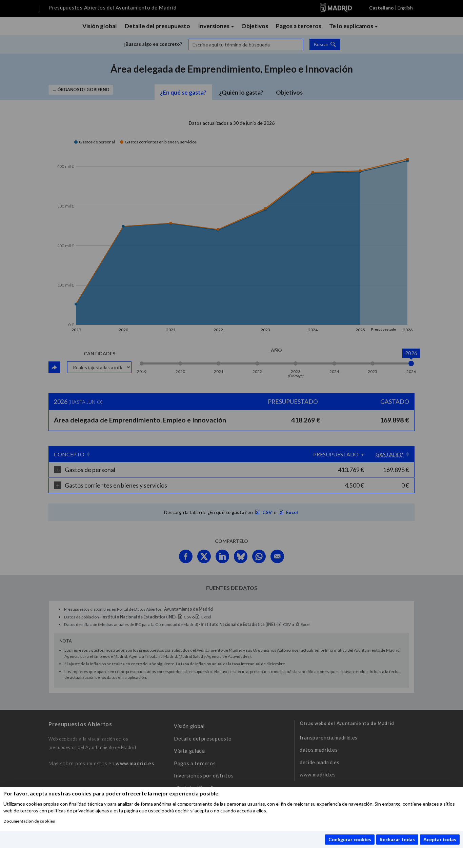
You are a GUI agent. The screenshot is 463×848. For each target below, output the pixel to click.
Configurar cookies (349, 839)
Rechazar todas (397, 839)
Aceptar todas (439, 839)
